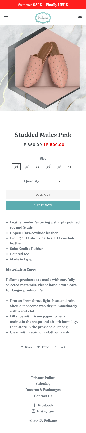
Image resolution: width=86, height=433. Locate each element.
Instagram (45, 411)
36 (16, 166)
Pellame (50, 420)
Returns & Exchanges (43, 389)
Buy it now (43, 205)
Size (43, 158)
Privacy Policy (43, 377)
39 (48, 166)
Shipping (43, 383)
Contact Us (43, 396)
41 (69, 166)
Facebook (45, 405)
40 (59, 166)
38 (38, 166)
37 (27, 166)
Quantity (31, 181)
